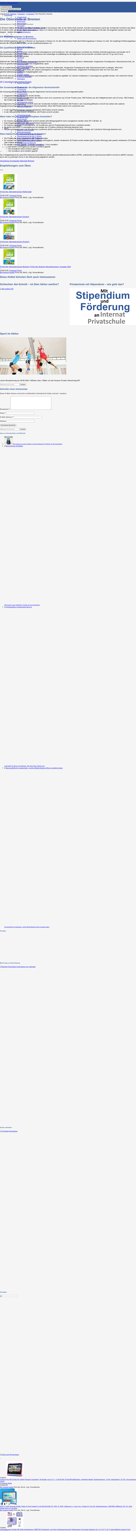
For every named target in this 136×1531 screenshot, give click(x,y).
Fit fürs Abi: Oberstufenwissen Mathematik (16, 192)
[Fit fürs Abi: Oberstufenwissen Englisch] (8, 240)
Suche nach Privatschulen (26, 38)
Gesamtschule (22, 94)
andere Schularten (24, 32)
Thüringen (21, 79)
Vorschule (21, 26)
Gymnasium (21, 90)
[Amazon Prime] (15, 195)
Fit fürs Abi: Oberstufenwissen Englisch (14, 242)
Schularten (8, 15)
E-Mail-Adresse (6, 417)
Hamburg (20, 58)
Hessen (19, 60)
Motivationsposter (24, 132)
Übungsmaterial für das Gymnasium (30, 145)
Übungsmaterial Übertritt (26, 143)
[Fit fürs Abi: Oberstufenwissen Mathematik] (8, 190)
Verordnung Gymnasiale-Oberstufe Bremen (17, 161)
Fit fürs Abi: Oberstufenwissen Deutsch (14, 217)
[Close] (1, 151)
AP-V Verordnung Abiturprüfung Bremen (15, 82)
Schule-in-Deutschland (8, 3)
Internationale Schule (25, 102)
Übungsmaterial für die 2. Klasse (29, 136)
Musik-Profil (22, 119)
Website (3, 421)
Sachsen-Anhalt (23, 75)
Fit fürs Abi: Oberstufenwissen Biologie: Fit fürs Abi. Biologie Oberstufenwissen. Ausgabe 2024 (35, 267)
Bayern (19, 49)
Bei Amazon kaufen (7, 197)
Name (3, 413)
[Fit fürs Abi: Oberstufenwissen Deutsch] (8, 215)
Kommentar (5, 409)
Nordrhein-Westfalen (25, 66)
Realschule (21, 21)
